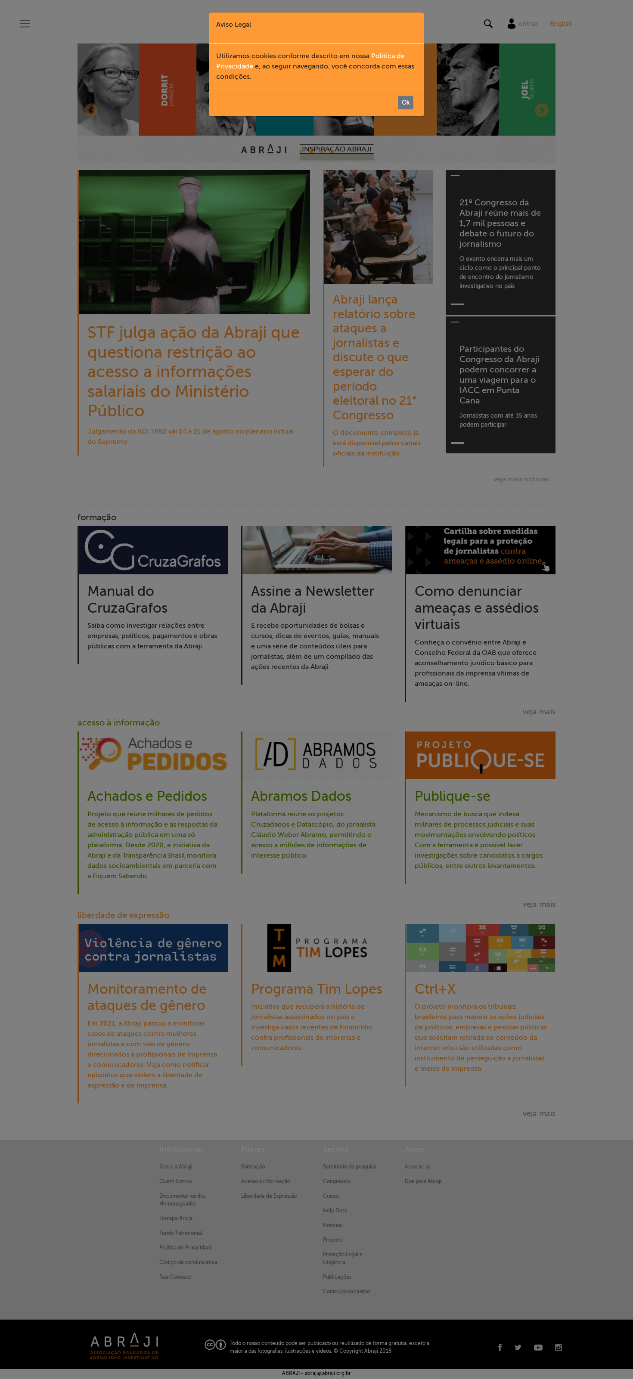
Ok (406, 102)
